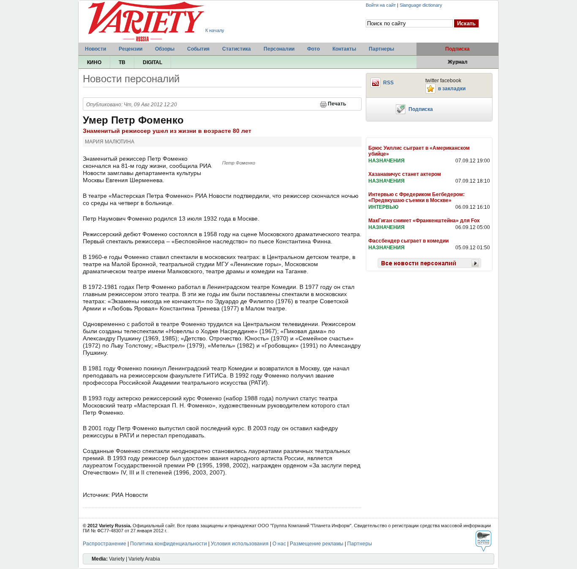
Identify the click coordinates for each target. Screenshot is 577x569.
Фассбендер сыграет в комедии (408, 241)
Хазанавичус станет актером (404, 174)
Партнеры (381, 49)
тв (122, 62)
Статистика (236, 49)
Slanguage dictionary (421, 5)
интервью (383, 207)
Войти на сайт (381, 5)
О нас (279, 544)
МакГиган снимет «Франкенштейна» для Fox (424, 221)
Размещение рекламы (316, 544)
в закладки (451, 89)
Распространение (104, 544)
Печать (337, 104)
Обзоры (164, 49)
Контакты (344, 49)
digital (152, 62)
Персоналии (279, 49)
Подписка (457, 49)
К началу (214, 30)
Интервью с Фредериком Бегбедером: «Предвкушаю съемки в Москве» (416, 197)
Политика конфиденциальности (168, 544)
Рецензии (130, 49)
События (198, 49)
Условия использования (240, 544)
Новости (95, 49)
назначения (386, 161)
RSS (388, 83)
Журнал (458, 62)
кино (94, 62)
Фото (313, 49)
